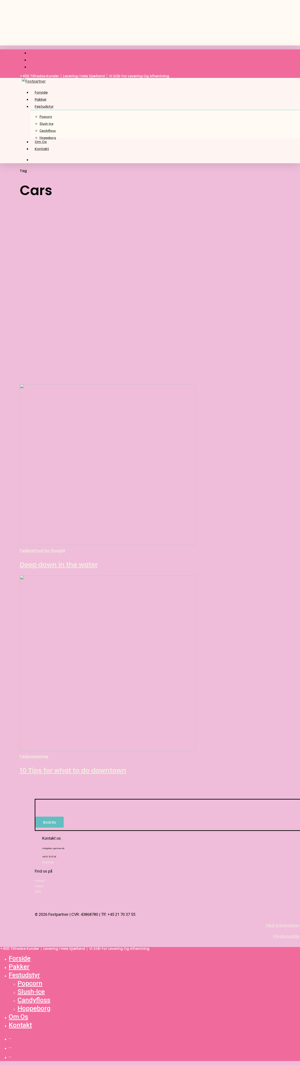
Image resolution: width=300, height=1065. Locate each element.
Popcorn (30, 983)
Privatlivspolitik (286, 936)
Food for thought (49, 550)
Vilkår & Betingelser (282, 925)
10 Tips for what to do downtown (73, 770)
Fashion (27, 550)
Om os (18, 1016)
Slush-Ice (31, 991)
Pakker (19, 966)
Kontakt (20, 1025)
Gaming (41, 756)
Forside (20, 958)
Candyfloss (34, 1000)
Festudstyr (24, 975)
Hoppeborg (34, 1008)
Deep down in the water (59, 564)
